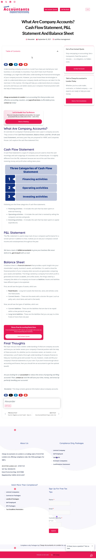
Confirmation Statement (61, 464)
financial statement (24, 265)
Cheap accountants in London (14, 97)
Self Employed (58, 454)
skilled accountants (24, 250)
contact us (7, 103)
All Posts (8, 406)
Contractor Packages (13, 495)
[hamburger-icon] (88, 9)
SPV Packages (10, 506)
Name (51, 500)
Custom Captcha (55, 518)
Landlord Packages (12, 499)
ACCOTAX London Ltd (9, 466)
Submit (53, 531)
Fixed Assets (13, 291)
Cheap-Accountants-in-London (50, 545)
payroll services (34, 100)
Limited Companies (12, 492)
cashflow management (62, 39)
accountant (24, 375)
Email (51, 509)
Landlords (56, 457)
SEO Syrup (56, 555)
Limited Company (59, 450)
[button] (57, 51)
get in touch (16, 253)
